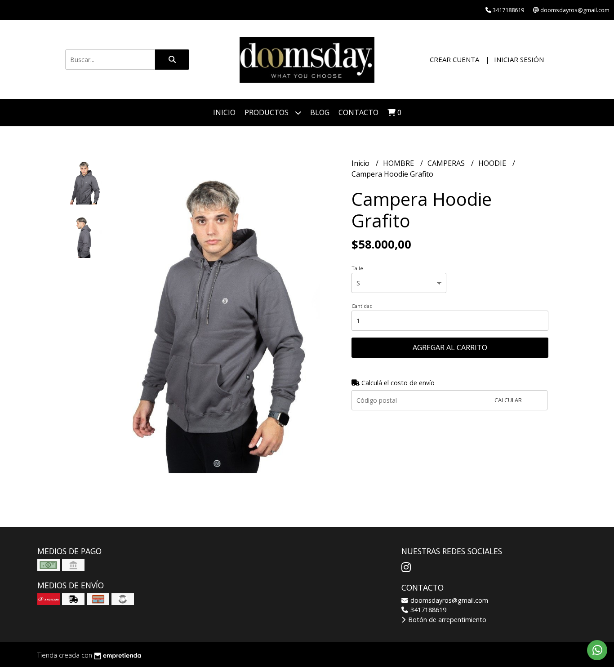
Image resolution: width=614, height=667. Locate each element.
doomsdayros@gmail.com (448, 600)
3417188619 (427, 609)
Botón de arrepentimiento (446, 619)
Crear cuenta (454, 59)
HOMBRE (399, 163)
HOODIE (493, 163)
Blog (319, 112)
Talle (357, 268)
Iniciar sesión (519, 59)
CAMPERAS (447, 163)
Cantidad (362, 305)
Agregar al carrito (450, 347)
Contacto (358, 112)
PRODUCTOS (267, 112)
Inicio (224, 112)
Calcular (508, 400)
